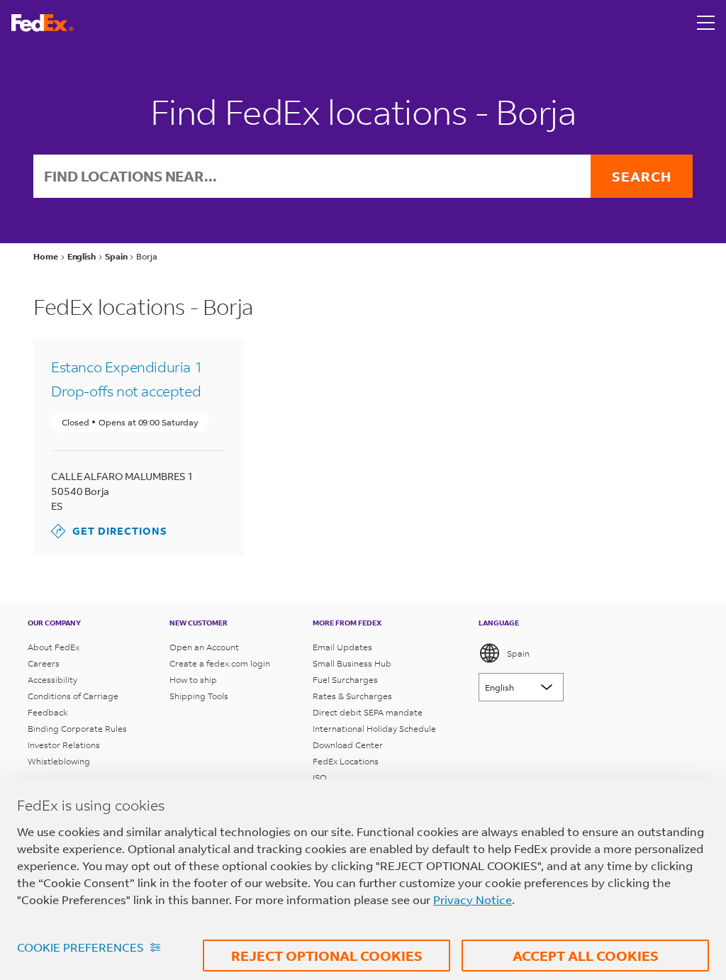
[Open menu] (706, 22)
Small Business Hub (352, 663)
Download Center (348, 745)
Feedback (48, 712)
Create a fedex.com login (219, 663)
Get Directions (109, 531)
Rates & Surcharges (352, 696)
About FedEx (53, 647)
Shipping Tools (198, 696)
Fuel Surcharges (345, 679)
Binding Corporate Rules (77, 728)
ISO (320, 777)
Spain (518, 653)
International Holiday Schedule (374, 728)
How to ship (193, 679)
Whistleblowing (59, 761)
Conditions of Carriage (73, 696)
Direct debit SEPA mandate (368, 712)
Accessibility (52, 679)
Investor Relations (64, 745)
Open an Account (204, 647)
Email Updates (342, 647)
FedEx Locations (346, 761)
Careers (44, 663)
